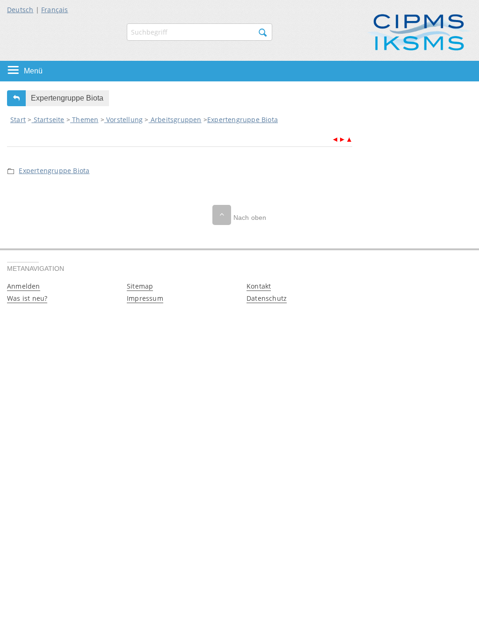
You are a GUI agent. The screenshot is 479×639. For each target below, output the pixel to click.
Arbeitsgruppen (175, 119)
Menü (33, 71)
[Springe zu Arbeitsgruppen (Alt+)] (349, 138)
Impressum (145, 298)
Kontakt (259, 286)
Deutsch (20, 9)
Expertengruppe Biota (242, 119)
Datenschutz (267, 298)
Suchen (263, 32)
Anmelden (23, 286)
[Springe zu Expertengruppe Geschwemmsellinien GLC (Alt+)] (342, 138)
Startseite (47, 119)
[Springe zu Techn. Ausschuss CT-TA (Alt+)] (335, 138)
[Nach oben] (221, 215)
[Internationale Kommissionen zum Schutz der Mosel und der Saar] (419, 31)
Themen (84, 119)
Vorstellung (123, 119)
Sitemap (140, 286)
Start (18, 119)
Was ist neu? (27, 298)
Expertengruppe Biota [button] (67, 98)
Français (54, 9)
